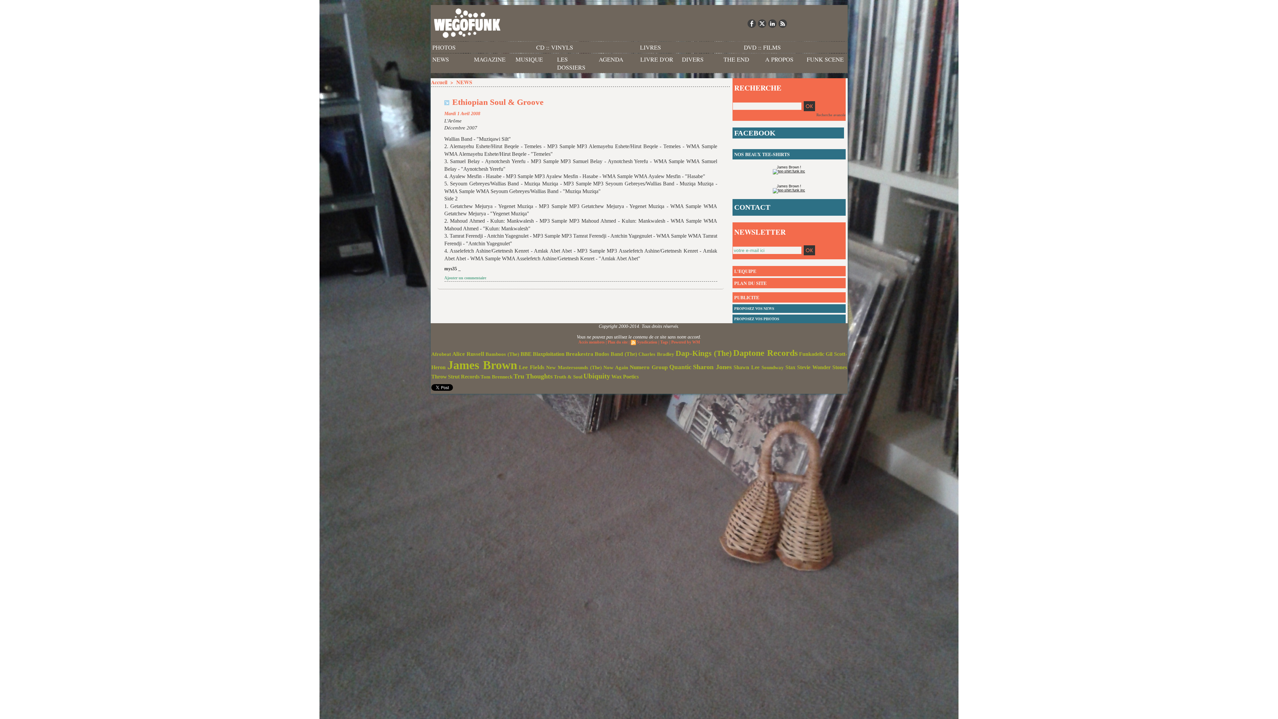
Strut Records (464, 377)
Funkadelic (811, 354)
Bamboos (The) (502, 354)
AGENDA (611, 59)
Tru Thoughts (533, 376)
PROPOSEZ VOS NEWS (754, 308)
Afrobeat (441, 354)
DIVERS (693, 59)
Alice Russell (468, 354)
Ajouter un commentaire (465, 278)
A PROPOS (779, 59)
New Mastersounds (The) (574, 367)
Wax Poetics (625, 376)
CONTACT (752, 207)
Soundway (772, 367)
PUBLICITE (746, 297)
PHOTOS (444, 47)
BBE (526, 354)
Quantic (680, 366)
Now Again (615, 367)
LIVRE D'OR (656, 59)
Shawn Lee (746, 367)
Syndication (647, 342)
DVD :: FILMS (762, 47)
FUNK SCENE (825, 59)
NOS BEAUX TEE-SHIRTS (762, 154)
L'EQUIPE (745, 271)
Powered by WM (685, 342)
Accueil (439, 82)
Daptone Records (765, 353)
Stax (790, 367)
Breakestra (579, 354)
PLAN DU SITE (750, 283)
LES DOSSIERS (571, 63)
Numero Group (649, 367)
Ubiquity (596, 376)
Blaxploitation (548, 354)
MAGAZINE (490, 59)
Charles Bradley (656, 354)
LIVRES (650, 47)
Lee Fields (531, 367)
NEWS (440, 59)
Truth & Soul (568, 376)
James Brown (482, 365)
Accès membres (591, 342)
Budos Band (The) (616, 354)
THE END (736, 59)
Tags (664, 342)
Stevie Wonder (814, 367)
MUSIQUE (529, 59)
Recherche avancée (831, 115)
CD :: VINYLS (554, 47)
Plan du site (618, 342)
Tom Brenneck (497, 376)
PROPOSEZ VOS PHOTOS (756, 319)
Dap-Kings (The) (704, 353)
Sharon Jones (712, 366)
